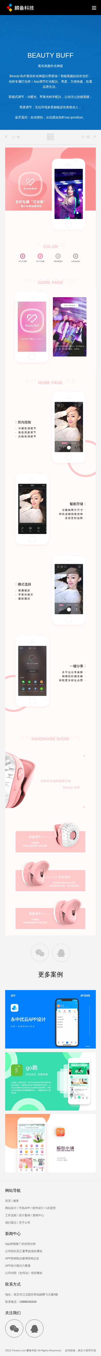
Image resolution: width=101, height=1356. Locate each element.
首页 (8, 1200)
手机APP (24, 1208)
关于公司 (24, 1222)
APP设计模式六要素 (18, 1265)
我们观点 (11, 1222)
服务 (16, 1200)
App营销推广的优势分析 (20, 1243)
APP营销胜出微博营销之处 (22, 1258)
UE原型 (51, 1208)
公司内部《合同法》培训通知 (23, 1272)
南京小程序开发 (87, 1350)
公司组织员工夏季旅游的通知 (23, 1251)
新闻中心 (38, 1215)
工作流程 (11, 1215)
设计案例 (24, 1215)
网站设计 (11, 1208)
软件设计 (38, 1208)
